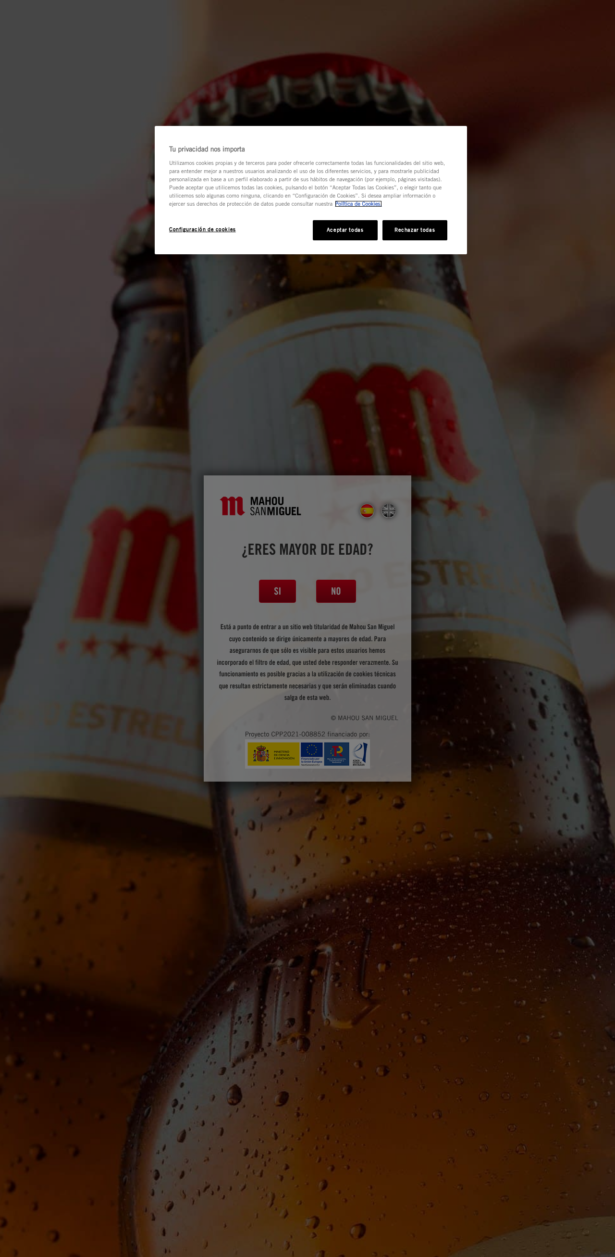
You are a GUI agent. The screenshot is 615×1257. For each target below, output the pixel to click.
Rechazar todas (414, 229)
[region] (311, 190)
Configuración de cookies (202, 229)
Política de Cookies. (358, 203)
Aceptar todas (345, 229)
